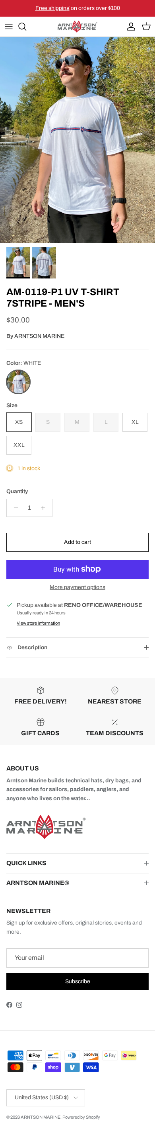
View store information (38, 623)
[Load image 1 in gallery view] (77, 140)
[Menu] (8, 26)
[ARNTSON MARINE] (77, 27)
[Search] (26, 26)
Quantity (17, 491)
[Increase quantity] (45, 508)
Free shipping (52, 8)
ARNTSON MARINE (39, 336)
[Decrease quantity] (14, 508)
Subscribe (77, 981)
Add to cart (77, 542)
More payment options (77, 587)
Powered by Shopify (81, 1117)
